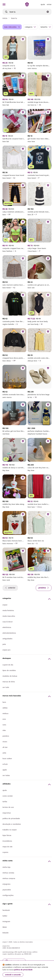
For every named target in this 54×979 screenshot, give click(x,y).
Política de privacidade (11, 818)
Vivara (5, 741)
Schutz (5, 764)
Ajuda (5, 790)
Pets (4, 644)
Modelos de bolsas (10, 676)
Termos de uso (8, 807)
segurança (7, 813)
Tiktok (5, 927)
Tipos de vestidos (9, 670)
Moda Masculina (9, 616)
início (5, 18)
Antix (4, 753)
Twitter (5, 916)
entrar (49, 4)
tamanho (44, 27)
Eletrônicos (7, 627)
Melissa (5, 713)
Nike (4, 730)
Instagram (6, 921)
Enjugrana (6, 884)
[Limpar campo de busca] (47, 12)
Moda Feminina (8, 610)
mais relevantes (10, 27)
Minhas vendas (8, 872)
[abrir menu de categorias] (4, 4)
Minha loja (6, 867)
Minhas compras (9, 878)
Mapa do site (7, 846)
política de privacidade (23, 969)
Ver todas (6, 775)
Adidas (5, 708)
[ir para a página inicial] (27, 5)
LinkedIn (6, 932)
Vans (4, 724)
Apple (5, 769)
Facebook (6, 910)
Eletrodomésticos (9, 633)
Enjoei (5, 605)
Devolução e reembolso (12, 824)
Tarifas (5, 801)
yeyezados (7, 889)
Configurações (8, 895)
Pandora (6, 736)
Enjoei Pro (6, 650)
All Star (5, 747)
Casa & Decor (8, 621)
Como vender (8, 796)
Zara (4, 719)
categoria (28, 27)
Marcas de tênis (9, 681)
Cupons (5, 852)
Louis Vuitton (7, 758)
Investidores (7, 841)
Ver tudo (6, 687)
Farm (4, 702)
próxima (42, 587)
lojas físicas (7, 835)
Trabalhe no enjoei (10, 829)
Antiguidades (7, 638)
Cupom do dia (8, 664)
